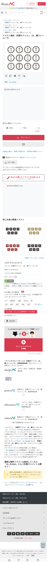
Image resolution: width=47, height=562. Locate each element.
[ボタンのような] (10, 76)
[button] (32, 4)
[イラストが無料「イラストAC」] (7, 4)
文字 (14, 30)
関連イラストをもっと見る (34, 258)
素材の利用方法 (19, 151)
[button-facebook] (13, 533)
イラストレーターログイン (16, 485)
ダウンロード (25, 137)
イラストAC (7, 20)
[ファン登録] (18, 560)
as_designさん (23, 283)
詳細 (28, 555)
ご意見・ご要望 (33, 534)
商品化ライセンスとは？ (28, 157)
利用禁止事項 (7, 151)
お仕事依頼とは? (10, 315)
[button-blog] (22, 533)
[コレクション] (27, 560)
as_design (12, 82)
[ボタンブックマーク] (6, 76)
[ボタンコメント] (24, 76)
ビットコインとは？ (35, 353)
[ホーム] (9, 560)
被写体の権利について (35, 151)
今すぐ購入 (11, 162)
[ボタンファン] (19, 76)
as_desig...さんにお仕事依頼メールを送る (20, 312)
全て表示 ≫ (39, 304)
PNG (25, 128)
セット (15, 25)
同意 (33, 555)
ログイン (13, 439)
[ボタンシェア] (15, 76)
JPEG (11, 128)
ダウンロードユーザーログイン (27, 482)
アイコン (16, 20)
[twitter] (9, 533)
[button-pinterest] (18, 533)
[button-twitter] (9, 533)
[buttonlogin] (6, 13)
